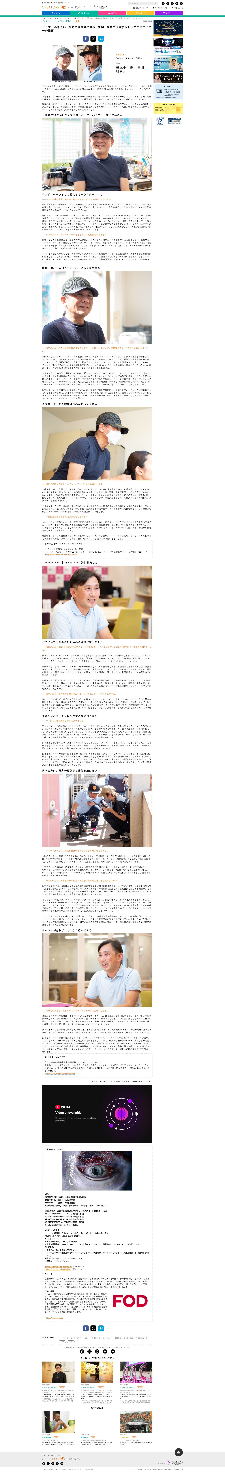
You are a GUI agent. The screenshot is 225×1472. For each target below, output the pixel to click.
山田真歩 (118, 1338)
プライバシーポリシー (50, 1469)
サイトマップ (78, 1469)
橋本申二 (129, 1338)
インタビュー (57, 18)
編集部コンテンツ (142, 8)
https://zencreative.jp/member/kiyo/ (60, 1073)
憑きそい (106, 1338)
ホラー (86, 1338)
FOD (96, 1338)
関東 (70, 1342)
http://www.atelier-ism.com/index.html (61, 555)
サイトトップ (46, 18)
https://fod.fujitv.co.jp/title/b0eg (58, 1269)
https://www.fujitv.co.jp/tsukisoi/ (59, 1266)
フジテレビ (75, 1338)
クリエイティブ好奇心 (62, 21)
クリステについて (161, 8)
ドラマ (63, 1338)
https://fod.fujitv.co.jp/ (54, 1318)
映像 (62, 1342)
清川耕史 (141, 1338)
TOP (178, 1453)
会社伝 (75, 18)
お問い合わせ (178, 8)
